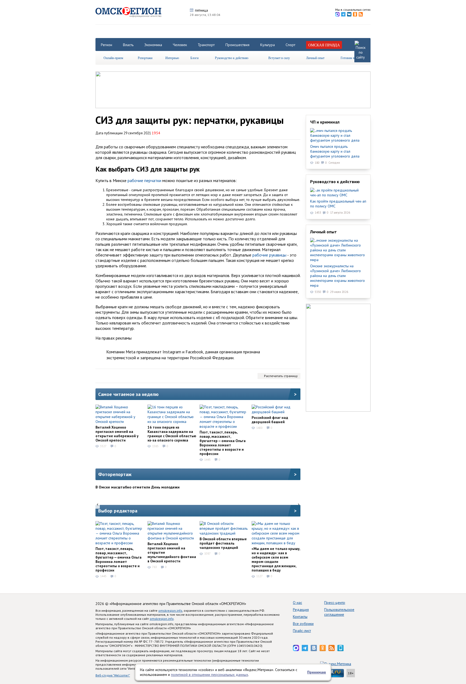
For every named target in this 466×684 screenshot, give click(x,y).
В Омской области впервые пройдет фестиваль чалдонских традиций (223, 543)
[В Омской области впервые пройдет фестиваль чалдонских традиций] (224, 528)
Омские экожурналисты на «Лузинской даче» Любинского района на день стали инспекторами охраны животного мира (337, 276)
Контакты (300, 616)
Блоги (194, 58)
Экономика (153, 44)
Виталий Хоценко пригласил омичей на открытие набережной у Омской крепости (116, 434)
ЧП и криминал (325, 122)
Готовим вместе (351, 58)
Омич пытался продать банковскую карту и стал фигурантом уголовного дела (334, 151)
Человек (180, 44)
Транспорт (206, 44)
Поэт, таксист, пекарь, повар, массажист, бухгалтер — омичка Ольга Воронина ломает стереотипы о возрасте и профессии (223, 443)
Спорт (290, 44)
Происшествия (237, 44)
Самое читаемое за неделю (128, 394)
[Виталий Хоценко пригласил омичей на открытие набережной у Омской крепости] (119, 414)
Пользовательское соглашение (339, 612)
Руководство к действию (231, 58)
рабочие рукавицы (269, 255)
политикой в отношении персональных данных (209, 674)
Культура (267, 44)
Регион (106, 44)
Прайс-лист (302, 630)
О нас (297, 602)
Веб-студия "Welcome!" (112, 675)
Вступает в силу (279, 58)
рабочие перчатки (144, 180)
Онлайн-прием (113, 58)
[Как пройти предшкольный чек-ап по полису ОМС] (338, 192)
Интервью (172, 58)
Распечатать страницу (281, 376)
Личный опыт (315, 58)
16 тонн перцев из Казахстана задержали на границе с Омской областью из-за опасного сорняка (172, 434)
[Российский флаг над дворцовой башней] (276, 409)
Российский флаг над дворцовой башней (270, 419)
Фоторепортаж (115, 474)
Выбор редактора (117, 511)
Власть (128, 44)
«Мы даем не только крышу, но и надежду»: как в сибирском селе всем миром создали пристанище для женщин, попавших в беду (276, 559)
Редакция (301, 609)
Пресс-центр (334, 602)
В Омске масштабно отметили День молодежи (137, 487)
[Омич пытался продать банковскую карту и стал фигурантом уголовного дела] (338, 135)
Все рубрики (303, 623)
